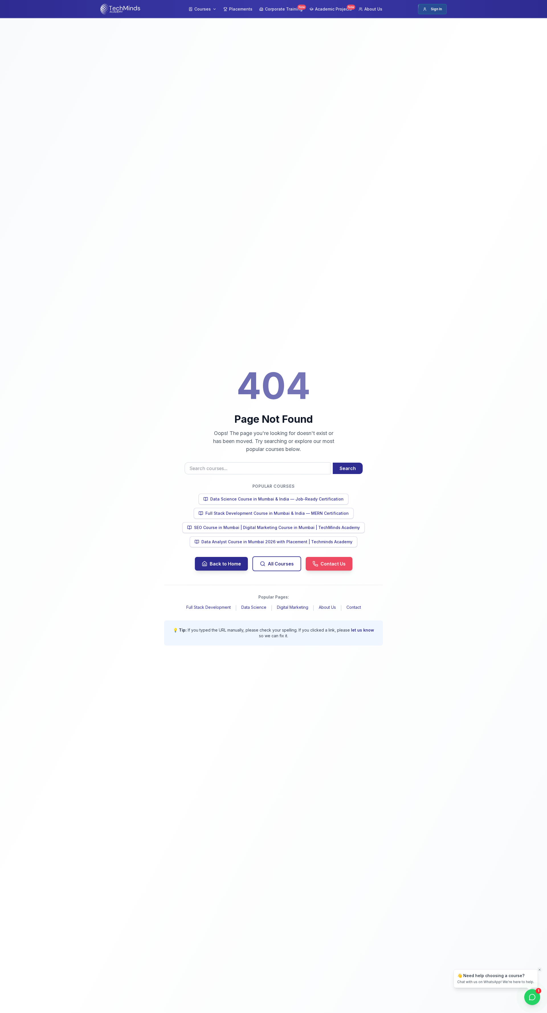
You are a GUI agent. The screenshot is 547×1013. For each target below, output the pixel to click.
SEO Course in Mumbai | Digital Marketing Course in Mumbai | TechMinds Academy (277, 527)
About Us (327, 607)
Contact (353, 607)
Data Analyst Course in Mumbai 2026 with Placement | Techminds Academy (276, 541)
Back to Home (225, 564)
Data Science (253, 607)
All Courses (281, 564)
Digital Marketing (292, 607)
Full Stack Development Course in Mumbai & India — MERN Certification (277, 513)
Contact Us (333, 564)
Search (348, 468)
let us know (362, 630)
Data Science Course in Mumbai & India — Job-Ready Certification (277, 499)
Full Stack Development (208, 607)
